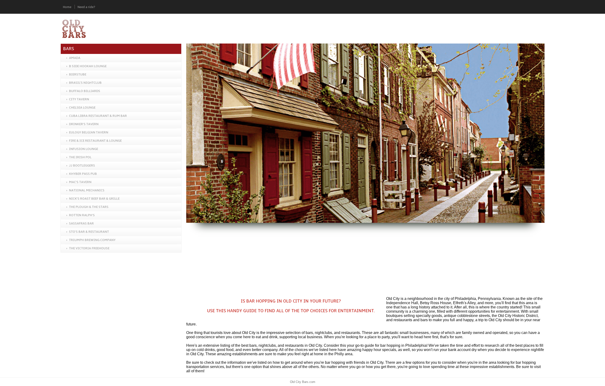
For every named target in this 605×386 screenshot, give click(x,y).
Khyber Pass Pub (83, 174)
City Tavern (79, 99)
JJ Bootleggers (82, 165)
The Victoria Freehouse (89, 248)
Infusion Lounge (83, 149)
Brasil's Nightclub (85, 83)
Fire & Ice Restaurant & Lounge (95, 141)
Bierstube (77, 74)
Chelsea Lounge (82, 108)
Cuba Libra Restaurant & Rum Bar (98, 116)
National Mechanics (86, 190)
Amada (74, 58)
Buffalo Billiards (84, 91)
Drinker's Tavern (84, 124)
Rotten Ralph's (82, 215)
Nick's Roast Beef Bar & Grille (94, 199)
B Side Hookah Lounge (88, 66)
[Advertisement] (328, 263)
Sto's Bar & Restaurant (89, 232)
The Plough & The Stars (88, 207)
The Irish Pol (80, 157)
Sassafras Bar (81, 223)
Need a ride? (86, 7)
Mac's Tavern (80, 182)
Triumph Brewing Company (92, 240)
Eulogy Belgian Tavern (88, 132)
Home (67, 7)
